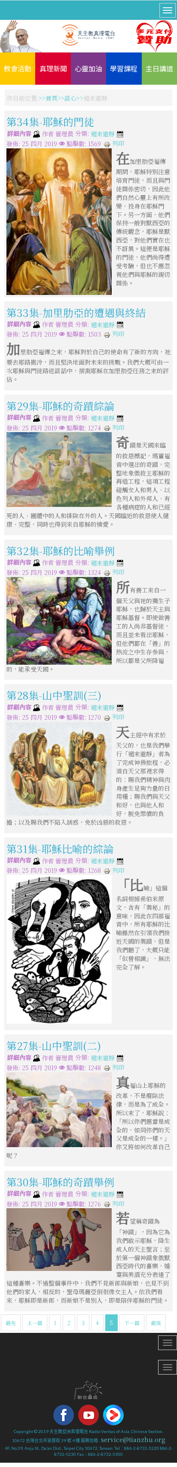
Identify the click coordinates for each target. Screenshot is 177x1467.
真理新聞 (53, 68)
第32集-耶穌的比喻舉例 (60, 550)
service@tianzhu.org (133, 1439)
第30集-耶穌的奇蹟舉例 (60, 1181)
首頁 (52, 98)
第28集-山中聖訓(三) (53, 695)
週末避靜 (103, 134)
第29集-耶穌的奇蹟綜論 (60, 405)
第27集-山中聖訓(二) (53, 1045)
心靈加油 (88, 68)
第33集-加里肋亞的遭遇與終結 (76, 311)
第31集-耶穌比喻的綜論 (59, 848)
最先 (11, 1322)
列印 (117, 143)
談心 (70, 98)
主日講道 (159, 68)
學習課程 (123, 68)
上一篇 (35, 1322)
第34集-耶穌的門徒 (50, 121)
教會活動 (17, 68)
